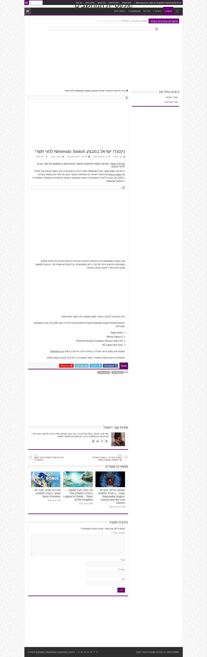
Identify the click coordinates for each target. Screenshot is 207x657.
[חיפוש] (26, 2)
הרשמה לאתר (119, 11)
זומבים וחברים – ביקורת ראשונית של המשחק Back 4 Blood (107, 457)
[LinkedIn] (88, 652)
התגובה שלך (118, 532)
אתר (123, 579)
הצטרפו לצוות (114, 3)
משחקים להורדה (36, 652)
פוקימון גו (62, 652)
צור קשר (79, 3)
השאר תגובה (55, 156)
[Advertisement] (103, 65)
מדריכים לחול (171, 102)
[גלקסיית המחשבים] (103, 6)
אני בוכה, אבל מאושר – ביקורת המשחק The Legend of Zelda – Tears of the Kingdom (78, 495)
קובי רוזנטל (117, 156)
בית (124, 90)
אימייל (121, 569)
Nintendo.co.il (57, 351)
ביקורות (158, 11)
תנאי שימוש (126, 3)
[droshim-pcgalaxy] (103, 35)
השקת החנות (115, 174)
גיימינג (72, 652)
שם (122, 560)
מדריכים (147, 11)
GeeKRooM (135, 11)
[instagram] (78, 652)
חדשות (169, 11)
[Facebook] (94, 652)
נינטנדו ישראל (104, 372)
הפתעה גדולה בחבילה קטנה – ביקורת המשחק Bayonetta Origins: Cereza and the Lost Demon (104, 21)
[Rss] (96, 652)
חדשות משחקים (73, 156)
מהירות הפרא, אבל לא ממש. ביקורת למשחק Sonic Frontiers (47, 493)
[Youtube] (85, 652)
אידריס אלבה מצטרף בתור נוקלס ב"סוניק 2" (49, 457)
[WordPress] (81, 652)
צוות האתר (101, 3)
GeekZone (51, 652)
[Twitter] (91, 652)
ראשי (177, 11)
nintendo (117, 372)
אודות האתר (89, 3)
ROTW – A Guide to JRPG (134, 21)
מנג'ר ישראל (172, 97)
